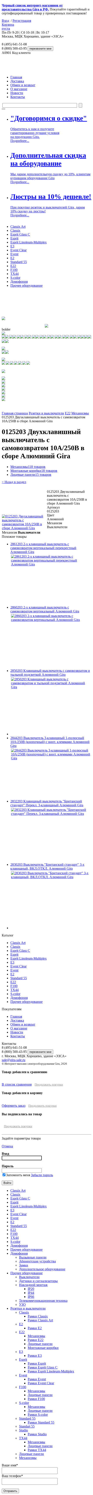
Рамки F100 (36, 1399)
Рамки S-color (38, 1414)
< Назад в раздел (14, 482)
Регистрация (22, 20)
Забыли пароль (42, 1175)
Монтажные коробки (33, 470)
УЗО (22, 1304)
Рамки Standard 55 (41, 1422)
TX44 (14, 274)
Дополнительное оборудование (42, 1269)
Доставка (17, 81)
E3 (12, 246)
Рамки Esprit (37, 1363)
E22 (13, 266)
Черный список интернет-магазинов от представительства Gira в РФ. (32, 7)
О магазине (18, 89)
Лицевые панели (30, 474)
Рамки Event (37, 1379)
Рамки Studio (37, 1434)
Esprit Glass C (20, 234)
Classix (15, 230)
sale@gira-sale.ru (13, 1060)
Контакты (17, 97)
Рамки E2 (35, 1328)
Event (14, 254)
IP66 (31, 1296)
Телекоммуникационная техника (43, 1300)
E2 (12, 258)
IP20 (31, 1289)
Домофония (19, 281)
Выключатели (29, 1277)
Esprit (14, 238)
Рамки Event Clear (41, 1383)
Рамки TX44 (37, 1450)
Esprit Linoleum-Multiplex (28, 242)
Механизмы (80, 413)
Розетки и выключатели (46, 413)
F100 (14, 270)
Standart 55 (27, 1426)
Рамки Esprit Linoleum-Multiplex (51, 1371)
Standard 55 (18, 262)
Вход (5, 20)
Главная (16, 77)
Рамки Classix (38, 1316)
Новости (16, 93)
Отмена (7, 1146)
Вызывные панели (32, 1257)
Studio (23, 1430)
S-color (15, 277)
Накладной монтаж (33, 1285)
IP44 (31, 1293)
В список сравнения (17, 1084)
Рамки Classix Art (40, 1320)
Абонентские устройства (37, 1261)
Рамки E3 (35, 1355)
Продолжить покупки (49, 1084)
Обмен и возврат (22, 85)
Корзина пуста (8, 26)
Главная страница (15, 413)
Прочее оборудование (26, 285)
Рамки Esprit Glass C (43, 1367)
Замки (23, 1265)
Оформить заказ (13, 1105)
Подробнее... (19, 141)
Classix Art (18, 226)
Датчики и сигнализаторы (38, 1281)
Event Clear (18, 250)
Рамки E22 (35, 1340)
